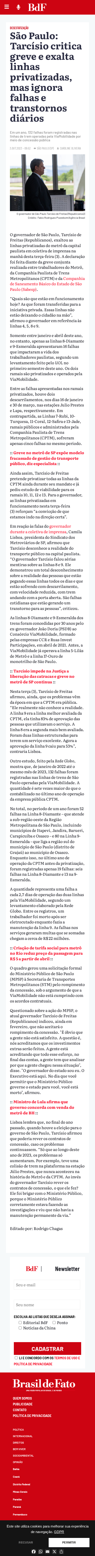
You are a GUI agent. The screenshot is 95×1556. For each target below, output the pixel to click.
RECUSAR (26, 1542)
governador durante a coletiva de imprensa (40, 528)
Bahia (16, 1468)
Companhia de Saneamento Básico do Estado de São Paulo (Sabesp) (47, 283)
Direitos (18, 1442)
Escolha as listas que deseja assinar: (45, 1317)
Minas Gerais (20, 1491)
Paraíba (17, 1499)
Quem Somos (22, 1398)
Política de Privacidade (32, 1416)
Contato (20, 1410)
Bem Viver (19, 1449)
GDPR (59, 1532)
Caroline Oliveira (70, 148)
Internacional (23, 1436)
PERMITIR (69, 1542)
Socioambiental (23, 1455)
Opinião (18, 1462)
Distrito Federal (21, 1484)
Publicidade (23, 1404)
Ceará (16, 1476)
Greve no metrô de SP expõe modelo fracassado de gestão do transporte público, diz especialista (47, 458)
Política (18, 1429)
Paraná (17, 1506)
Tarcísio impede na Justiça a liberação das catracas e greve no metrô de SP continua (42, 676)
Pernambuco (20, 1514)
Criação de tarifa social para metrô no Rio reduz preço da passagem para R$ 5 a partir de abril (46, 953)
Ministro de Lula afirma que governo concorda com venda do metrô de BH (42, 1107)
